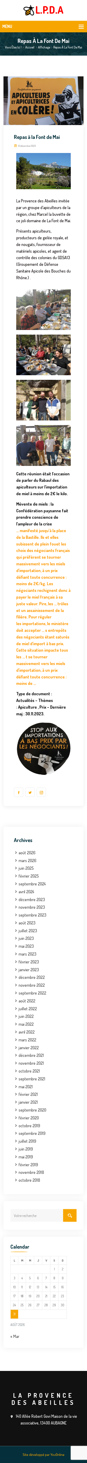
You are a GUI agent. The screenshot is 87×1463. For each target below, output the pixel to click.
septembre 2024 (32, 883)
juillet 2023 (28, 930)
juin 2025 (26, 868)
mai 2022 (26, 1024)
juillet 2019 (27, 1141)
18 (22, 1296)
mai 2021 (26, 1086)
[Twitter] (30, 792)
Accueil (29, 47)
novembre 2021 (31, 1063)
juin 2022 (26, 1016)
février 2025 (29, 875)
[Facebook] (18, 792)
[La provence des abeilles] (43, 9)
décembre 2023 (32, 899)
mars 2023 (27, 953)
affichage (44, 47)
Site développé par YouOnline (43, 1454)
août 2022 (27, 1000)
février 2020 (29, 1117)
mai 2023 (26, 946)
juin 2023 (26, 938)
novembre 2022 (32, 985)
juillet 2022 (28, 1008)
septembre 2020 (32, 1109)
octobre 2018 (29, 1180)
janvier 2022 (29, 1047)
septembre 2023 (32, 914)
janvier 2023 (29, 969)
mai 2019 (26, 1156)
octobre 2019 (29, 1125)
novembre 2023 (32, 907)
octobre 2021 (29, 1070)
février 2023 (29, 961)
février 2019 (28, 1164)
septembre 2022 (32, 992)
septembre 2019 (32, 1133)
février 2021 (28, 1094)
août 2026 (27, 852)
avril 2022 (27, 1031)
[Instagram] (41, 792)
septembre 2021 (32, 1078)
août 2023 (27, 922)
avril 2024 (26, 891)
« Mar (14, 1336)
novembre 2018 (31, 1172)
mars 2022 (27, 1039)
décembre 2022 (32, 977)
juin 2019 (26, 1148)
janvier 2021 (28, 1102)
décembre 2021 (31, 1055)
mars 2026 (27, 860)
